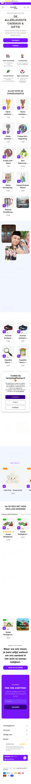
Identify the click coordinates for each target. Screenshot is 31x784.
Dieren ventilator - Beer (23, 113)
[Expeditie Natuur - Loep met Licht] (8, 352)
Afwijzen (15, 402)
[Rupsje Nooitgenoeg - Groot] (8, 552)
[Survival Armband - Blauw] (23, 328)
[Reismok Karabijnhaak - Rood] (8, 202)
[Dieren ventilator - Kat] (8, 128)
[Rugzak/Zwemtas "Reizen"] (23, 177)
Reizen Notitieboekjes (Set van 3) (8, 186)
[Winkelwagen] (28, 7)
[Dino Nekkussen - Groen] (23, 153)
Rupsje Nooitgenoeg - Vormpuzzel (8, 610)
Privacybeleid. (20, 391)
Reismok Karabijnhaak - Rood (8, 211)
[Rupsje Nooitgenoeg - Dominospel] (23, 601)
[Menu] (2, 7)
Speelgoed (15, 40)
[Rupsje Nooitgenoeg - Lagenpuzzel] (8, 624)
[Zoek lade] (24, 7)
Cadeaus (16, 45)
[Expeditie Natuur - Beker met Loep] (23, 352)
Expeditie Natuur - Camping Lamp (8, 436)
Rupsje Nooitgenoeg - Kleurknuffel (8, 535)
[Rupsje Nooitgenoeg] (23, 624)
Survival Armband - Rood (8, 337)
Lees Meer (8, 308)
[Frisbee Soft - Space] (8, 153)
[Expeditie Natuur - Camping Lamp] (8, 427)
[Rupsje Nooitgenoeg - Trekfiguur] (23, 577)
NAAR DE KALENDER (15, 668)
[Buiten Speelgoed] (23, 427)
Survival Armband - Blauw (23, 337)
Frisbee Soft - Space (8, 162)
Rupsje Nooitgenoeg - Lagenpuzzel (8, 633)
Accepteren (15, 397)
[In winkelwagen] (4, 107)
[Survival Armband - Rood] (8, 328)
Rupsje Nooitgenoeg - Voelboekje (8, 586)
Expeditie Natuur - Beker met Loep (23, 361)
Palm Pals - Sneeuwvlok (13, 490)
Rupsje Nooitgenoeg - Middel (23, 533)
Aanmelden (15, 707)
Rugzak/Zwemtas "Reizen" (23, 186)
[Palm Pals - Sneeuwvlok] (13, 478)
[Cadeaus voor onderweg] (23, 202)
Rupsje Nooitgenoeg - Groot (8, 561)
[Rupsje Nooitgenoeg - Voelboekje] (8, 577)
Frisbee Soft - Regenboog (23, 137)
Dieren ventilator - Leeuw (8, 113)
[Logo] (13, 7)
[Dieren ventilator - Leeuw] (8, 104)
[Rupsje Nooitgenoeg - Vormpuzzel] (8, 601)
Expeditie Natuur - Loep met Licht (8, 361)
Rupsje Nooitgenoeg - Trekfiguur (23, 586)
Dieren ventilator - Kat (8, 137)
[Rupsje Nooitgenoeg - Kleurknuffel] (8, 524)
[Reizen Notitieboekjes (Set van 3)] (8, 177)
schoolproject (22, 81)
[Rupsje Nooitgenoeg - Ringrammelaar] (23, 552)
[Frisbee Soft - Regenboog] (23, 128)
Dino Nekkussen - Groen (22, 162)
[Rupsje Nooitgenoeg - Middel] (23, 524)
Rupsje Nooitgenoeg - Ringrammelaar (23, 561)
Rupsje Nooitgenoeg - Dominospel (23, 610)
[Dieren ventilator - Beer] (23, 104)
